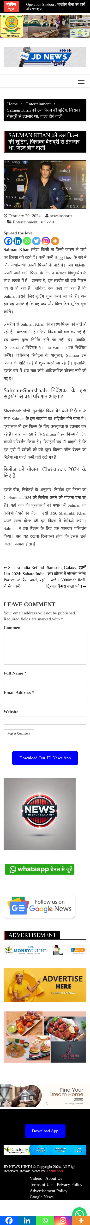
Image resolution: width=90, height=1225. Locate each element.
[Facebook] (8, 241)
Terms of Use (41, 1184)
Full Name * (15, 673)
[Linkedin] (17, 241)
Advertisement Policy (48, 1190)
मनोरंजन (47, 222)
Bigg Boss (63, 257)
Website (11, 711)
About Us (53, 1178)
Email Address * (19, 692)
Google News (42, 1196)
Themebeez (55, 1171)
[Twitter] (36, 241)
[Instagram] (46, 241)
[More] (55, 241)
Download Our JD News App (45, 757)
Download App (45, 1131)
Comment (13, 627)
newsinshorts (61, 215)
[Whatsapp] (27, 241)
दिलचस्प (47, 536)
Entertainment (25, 222)
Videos (36, 1178)
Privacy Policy (69, 1184)
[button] (79, 1214)
